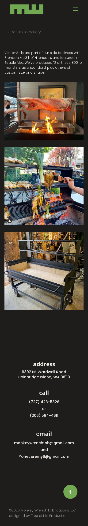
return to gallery (26, 32)
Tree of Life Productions (50, 515)
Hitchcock (43, 57)
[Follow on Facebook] (70, 492)
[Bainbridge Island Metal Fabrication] (44, 140)
